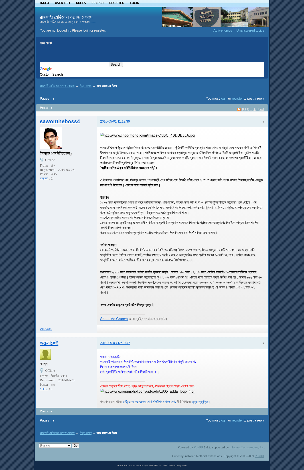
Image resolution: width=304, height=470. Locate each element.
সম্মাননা (44, 178)
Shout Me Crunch (114, 319)
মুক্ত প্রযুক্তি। (201, 401)
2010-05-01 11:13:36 (115, 121)
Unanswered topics (250, 30)
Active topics (222, 30)
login (224, 98)
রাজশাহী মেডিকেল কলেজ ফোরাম (66, 17)
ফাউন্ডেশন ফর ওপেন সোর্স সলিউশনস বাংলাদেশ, (149, 401)
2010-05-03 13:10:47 (115, 343)
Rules (81, 3)
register (237, 98)
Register (116, 3)
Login (134, 3)
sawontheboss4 (60, 121)
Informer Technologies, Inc (247, 447)
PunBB (198, 447)
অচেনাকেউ (49, 343)
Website (46, 329)
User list (62, 3)
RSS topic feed (253, 109)
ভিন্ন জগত (85, 86)
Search (97, 3)
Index (44, 3)
